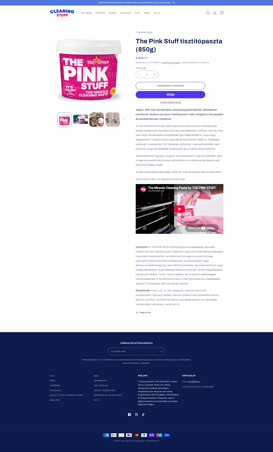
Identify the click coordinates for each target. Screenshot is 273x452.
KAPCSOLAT (55, 390)
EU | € (96, 400)
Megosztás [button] (145, 312)
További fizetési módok (170, 102)
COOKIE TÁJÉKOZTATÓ (105, 390)
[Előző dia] (53, 119)
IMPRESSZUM (100, 381)
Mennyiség (141, 68)
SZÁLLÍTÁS (55, 400)
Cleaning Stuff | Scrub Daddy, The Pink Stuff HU (140, 441)
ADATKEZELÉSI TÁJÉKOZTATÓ (108, 395)
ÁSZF (96, 376)
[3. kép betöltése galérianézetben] (96, 119)
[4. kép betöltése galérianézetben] (112, 119)
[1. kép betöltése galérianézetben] (64, 119)
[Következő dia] (124, 119)
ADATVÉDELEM (101, 385)
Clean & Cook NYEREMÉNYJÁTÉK (66, 395)
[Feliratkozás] (161, 351)
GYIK (52, 376)
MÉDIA (53, 381)
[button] (207, 12)
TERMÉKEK (55, 385)
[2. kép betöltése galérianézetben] (80, 119)
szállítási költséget (171, 63)
